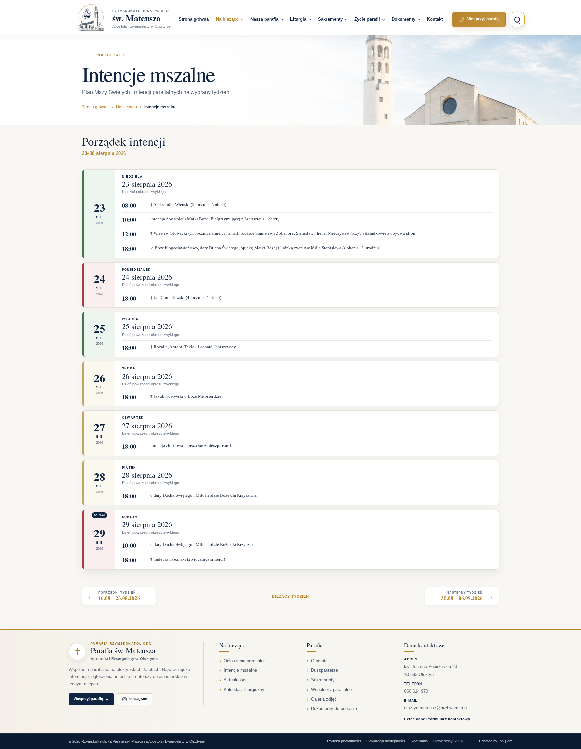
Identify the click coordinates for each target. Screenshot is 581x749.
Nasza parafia (264, 19)
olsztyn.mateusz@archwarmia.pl (436, 708)
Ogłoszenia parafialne (245, 661)
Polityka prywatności (344, 741)
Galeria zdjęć (324, 699)
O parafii (319, 661)
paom (506, 741)
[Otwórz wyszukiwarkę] (517, 19)
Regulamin (419, 741)
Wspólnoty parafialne (331, 689)
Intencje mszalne (240, 670)
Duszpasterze (324, 670)
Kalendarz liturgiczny (244, 689)
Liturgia (298, 19)
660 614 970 (416, 691)
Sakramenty (330, 19)
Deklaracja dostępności (385, 741)
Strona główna (194, 19)
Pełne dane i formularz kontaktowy (441, 719)
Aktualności (235, 680)
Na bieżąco (227, 19)
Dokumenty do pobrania (334, 708)
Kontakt (435, 19)
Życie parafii (367, 19)
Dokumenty (403, 19)
